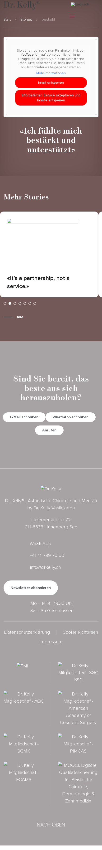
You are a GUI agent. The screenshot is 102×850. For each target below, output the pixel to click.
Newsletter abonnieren (31, 587)
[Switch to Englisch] (80, 4)
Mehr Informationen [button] (51, 73)
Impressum (51, 642)
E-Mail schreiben (24, 417)
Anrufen (49, 430)
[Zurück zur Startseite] (21, 5)
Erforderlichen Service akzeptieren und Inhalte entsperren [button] (51, 97)
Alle (20, 317)
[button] (72, 17)
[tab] (5, 303)
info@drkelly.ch (45, 567)
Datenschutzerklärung (27, 632)
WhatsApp (40, 543)
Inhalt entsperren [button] (51, 83)
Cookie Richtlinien (80, 632)
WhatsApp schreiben (70, 417)
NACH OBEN (51, 825)
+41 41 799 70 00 (47, 555)
